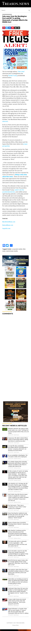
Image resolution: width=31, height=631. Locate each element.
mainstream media (12, 251)
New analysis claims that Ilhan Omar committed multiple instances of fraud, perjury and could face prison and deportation (18, 572)
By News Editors (17, 458)
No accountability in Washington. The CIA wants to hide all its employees (17, 456)
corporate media (17, 249)
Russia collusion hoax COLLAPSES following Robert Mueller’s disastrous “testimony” (18, 524)
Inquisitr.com (6, 228)
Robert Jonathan (14, 25)
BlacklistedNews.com (8, 222)
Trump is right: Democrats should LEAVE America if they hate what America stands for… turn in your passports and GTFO (17, 602)
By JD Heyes (16, 434)
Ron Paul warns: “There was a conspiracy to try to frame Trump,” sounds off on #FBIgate (17, 507)
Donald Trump (12, 75)
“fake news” (21, 71)
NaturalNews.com (7, 225)
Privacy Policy (15, 625)
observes (5, 121)
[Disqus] (15, 337)
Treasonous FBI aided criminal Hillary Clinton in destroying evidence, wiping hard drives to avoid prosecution (18, 439)
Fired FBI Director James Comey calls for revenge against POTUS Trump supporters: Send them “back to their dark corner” (18, 563)
